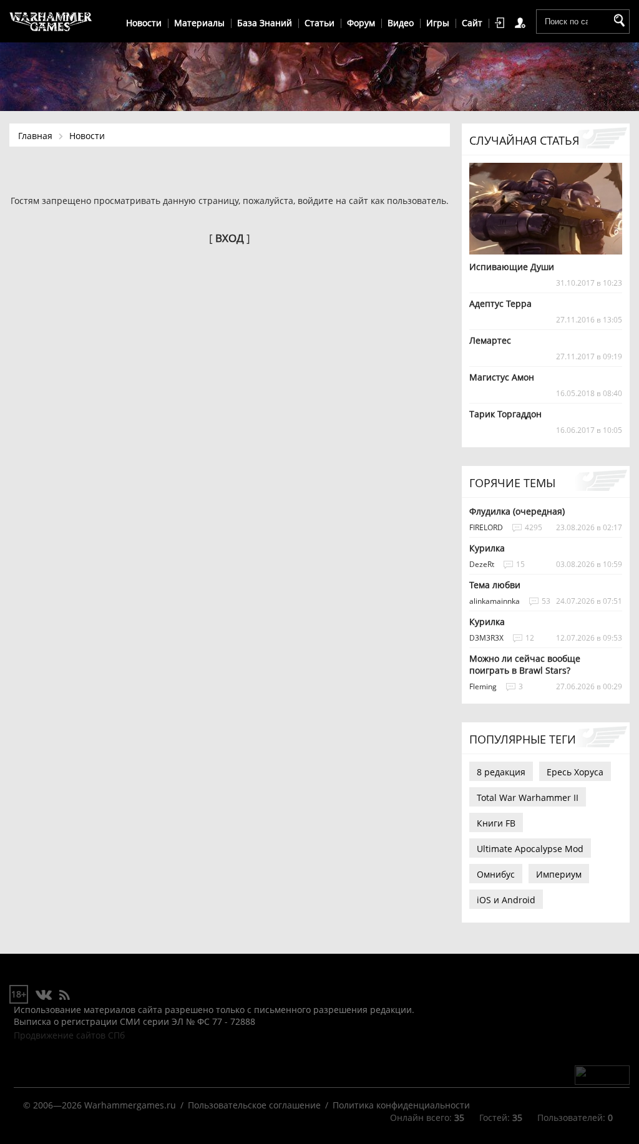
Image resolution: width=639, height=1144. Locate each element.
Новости (144, 23)
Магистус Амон (501, 377)
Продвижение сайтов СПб (69, 1035)
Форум (361, 23)
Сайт (472, 23)
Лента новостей (64, 995)
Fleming (483, 686)
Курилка (487, 548)
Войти (502, 23)
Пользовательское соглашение (254, 1105)
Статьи (319, 23)
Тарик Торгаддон (505, 414)
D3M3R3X (486, 638)
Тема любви (494, 585)
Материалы (199, 23)
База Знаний (264, 23)
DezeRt (481, 564)
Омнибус (496, 874)
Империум (559, 874)
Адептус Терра (500, 303)
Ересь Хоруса (575, 772)
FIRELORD (486, 527)
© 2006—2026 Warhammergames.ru (99, 1105)
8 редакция (501, 772)
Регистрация (522, 23)
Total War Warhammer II (527, 797)
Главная (35, 136)
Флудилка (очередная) (517, 511)
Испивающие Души (511, 267)
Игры (437, 23)
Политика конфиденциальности (401, 1105)
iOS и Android (506, 900)
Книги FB (496, 823)
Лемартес (490, 340)
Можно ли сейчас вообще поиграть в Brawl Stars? (524, 664)
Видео (401, 23)
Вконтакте (44, 995)
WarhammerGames (51, 21)
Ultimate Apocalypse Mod (530, 849)
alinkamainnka (494, 601)
